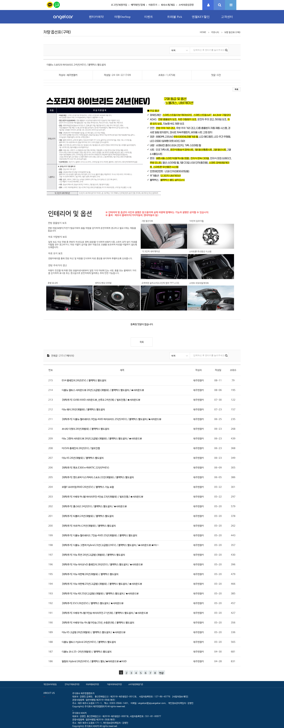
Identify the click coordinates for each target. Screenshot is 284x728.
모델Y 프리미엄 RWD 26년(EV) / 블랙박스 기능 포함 (88, 487)
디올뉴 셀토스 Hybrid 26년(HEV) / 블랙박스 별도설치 (89, 642)
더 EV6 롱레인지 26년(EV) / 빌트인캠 (81, 448)
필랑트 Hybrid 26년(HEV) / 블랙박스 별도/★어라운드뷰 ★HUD (94, 661)
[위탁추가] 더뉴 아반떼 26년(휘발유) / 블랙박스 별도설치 (90, 574)
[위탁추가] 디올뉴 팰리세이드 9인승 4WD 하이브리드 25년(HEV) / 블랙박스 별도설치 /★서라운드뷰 (111, 419)
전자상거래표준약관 (72, 684)
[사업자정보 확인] (180, 696)
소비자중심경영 (186, 4)
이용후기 (153, 4)
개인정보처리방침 (50, 684)
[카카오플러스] (50, 4)
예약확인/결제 (138, 4)
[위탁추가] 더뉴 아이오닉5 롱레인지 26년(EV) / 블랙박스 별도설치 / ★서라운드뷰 (102, 564)
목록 (236, 89)
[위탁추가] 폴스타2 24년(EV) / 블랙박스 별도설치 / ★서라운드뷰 (94, 506)
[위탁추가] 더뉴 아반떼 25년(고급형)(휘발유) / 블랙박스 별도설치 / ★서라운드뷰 (102, 584)
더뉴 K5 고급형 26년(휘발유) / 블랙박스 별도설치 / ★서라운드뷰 (93, 632)
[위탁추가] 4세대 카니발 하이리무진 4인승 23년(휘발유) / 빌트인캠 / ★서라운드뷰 (102, 496)
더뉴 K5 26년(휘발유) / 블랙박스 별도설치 (83, 458)
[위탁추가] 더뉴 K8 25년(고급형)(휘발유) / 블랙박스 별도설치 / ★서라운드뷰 (100, 593)
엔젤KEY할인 (201, 16)
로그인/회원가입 (119, 4)
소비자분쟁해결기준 (135, 684)
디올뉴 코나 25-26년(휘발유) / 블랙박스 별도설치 (86, 651)
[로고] (63, 20)
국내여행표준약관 (92, 684)
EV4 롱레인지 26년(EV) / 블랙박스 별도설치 (84, 380)
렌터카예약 (96, 16)
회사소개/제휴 (168, 4)
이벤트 (148, 16)
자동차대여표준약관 (114, 684)
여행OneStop (122, 16)
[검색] (219, 5)
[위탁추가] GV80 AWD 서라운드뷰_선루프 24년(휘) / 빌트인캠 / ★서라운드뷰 (101, 399)
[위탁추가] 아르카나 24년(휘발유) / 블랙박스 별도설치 (89, 525)
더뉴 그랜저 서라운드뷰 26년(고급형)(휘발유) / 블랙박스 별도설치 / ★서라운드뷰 (102, 438)
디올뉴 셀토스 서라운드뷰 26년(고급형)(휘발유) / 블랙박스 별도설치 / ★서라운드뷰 (103, 390)
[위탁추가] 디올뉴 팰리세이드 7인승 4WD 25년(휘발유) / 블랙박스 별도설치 (99, 535)
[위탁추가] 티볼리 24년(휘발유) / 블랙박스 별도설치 (88, 516)
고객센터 (227, 16)
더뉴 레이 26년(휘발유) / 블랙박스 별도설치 (83, 409)
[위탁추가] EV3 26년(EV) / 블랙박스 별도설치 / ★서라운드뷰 (92, 603)
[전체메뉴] (230, 5)
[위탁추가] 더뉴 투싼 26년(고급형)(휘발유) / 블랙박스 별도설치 (93, 554)
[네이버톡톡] (57, 4)
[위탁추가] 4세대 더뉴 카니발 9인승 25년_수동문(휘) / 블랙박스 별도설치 (98, 622)
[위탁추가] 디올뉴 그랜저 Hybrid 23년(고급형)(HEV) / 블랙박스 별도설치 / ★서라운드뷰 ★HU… (110, 545)
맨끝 (161, 673)
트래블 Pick (174, 16)
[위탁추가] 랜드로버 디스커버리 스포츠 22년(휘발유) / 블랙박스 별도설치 (98, 477)
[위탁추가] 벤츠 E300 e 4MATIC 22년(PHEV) (85, 467)
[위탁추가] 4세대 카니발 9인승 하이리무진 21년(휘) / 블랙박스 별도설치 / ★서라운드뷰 (105, 613)
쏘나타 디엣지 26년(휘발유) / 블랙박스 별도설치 (85, 429)
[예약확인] (208, 5)
